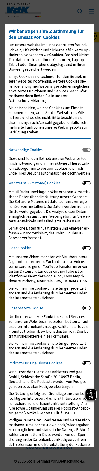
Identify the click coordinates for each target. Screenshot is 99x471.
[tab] (45, 150)
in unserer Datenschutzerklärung (38, 98)
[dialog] (49, 235)
